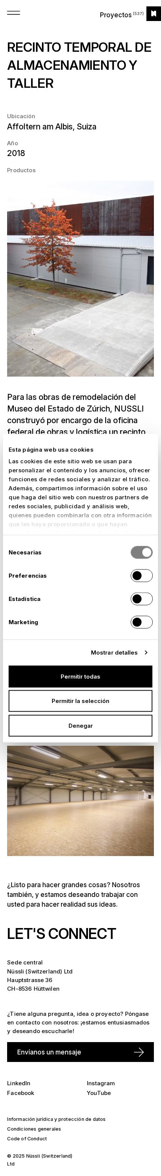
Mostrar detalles (114, 652)
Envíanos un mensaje (49, 1052)
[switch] (141, 575)
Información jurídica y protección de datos (56, 1119)
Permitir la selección (80, 700)
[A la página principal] (153, 13)
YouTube (99, 1092)
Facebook (20, 1092)
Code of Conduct (27, 1138)
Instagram (101, 1083)
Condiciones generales (34, 1129)
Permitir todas (80, 676)
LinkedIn (18, 1083)
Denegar (81, 725)
